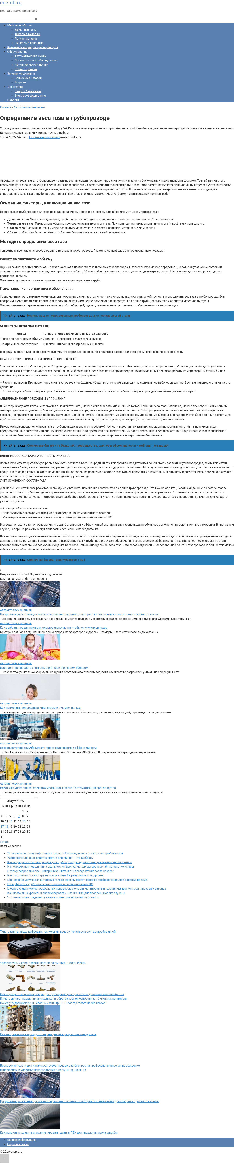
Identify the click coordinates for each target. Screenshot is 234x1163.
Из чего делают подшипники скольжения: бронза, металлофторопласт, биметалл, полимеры (70, 866)
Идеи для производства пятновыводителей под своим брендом (44, 667)
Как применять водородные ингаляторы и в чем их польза (40, 708)
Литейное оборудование (31, 65)
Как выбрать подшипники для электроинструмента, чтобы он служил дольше (53, 627)
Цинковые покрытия (29, 43)
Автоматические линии (30, 56)
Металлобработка (19, 25)
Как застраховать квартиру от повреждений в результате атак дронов (55, 875)
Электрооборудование (30, 95)
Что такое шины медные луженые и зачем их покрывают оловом (53, 897)
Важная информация (21, 1140)
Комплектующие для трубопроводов (32, 47)
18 (6, 826)
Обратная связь (18, 1144)
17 (2, 826)
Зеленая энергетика (21, 73)
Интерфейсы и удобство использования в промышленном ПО (50, 884)
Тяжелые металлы (27, 34)
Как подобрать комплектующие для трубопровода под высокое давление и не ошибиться (69, 862)
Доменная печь (25, 29)
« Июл (4, 841)
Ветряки (20, 82)
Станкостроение (26, 69)
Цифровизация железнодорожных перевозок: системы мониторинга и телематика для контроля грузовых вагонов (79, 614)
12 (10, 821)
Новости (13, 100)
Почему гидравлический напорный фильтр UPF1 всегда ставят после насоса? (60, 871)
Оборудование (17, 51)
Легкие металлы (26, 38)
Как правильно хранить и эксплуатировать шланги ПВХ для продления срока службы (66, 893)
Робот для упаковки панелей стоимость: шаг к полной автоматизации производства (58, 788)
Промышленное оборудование (36, 60)
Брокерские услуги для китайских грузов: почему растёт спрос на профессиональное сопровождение (77, 880)
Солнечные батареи (28, 78)
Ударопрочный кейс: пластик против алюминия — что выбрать (50, 858)
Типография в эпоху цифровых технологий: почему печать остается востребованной (65, 853)
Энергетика (15, 87)
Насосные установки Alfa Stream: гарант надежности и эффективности (48, 748)
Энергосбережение (28, 91)
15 (24, 821)
